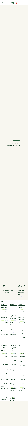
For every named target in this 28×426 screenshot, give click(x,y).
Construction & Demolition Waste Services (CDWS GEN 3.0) (13, 329)
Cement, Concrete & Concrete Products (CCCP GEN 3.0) (13, 315)
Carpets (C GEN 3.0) (3, 314)
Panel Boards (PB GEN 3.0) (4, 369)
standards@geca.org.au (15, 146)
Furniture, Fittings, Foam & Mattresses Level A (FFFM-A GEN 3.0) (13, 342)
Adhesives (2, 304)
